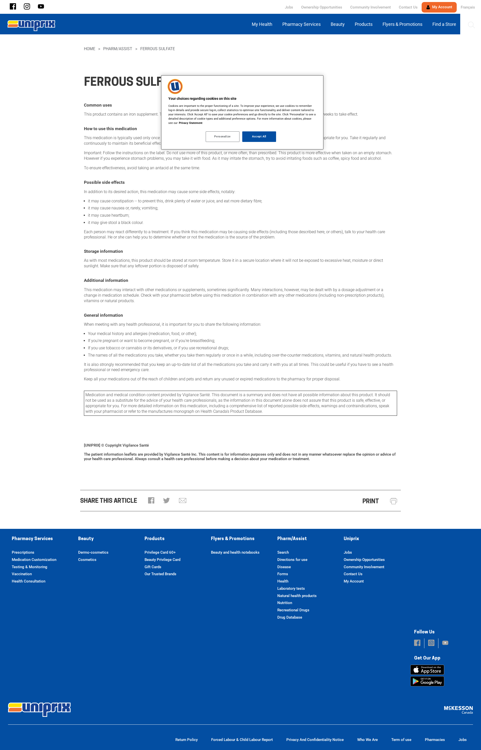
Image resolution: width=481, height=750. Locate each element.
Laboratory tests (291, 588)
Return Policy (186, 739)
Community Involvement (370, 7)
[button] (13, 7)
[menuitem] (263, 24)
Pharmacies (435, 739)
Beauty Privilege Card (162, 559)
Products (155, 539)
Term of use (401, 739)
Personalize (222, 136)
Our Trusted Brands (160, 574)
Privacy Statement (190, 123)
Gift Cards (153, 567)
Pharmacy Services (32, 539)
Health (282, 581)
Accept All (259, 136)
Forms (282, 574)
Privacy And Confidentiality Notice (315, 739)
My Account (441, 7)
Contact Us (408, 7)
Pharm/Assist (117, 48)
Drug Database (289, 617)
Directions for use (292, 559)
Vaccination (22, 574)
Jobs (289, 7)
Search (283, 552)
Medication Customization (34, 559)
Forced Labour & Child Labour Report (242, 739)
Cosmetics (87, 559)
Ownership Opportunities (321, 7)
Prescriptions (23, 552)
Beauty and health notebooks (235, 552)
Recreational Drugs (293, 610)
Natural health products (297, 596)
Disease (284, 567)
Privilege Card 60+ (160, 552)
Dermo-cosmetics (93, 552)
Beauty (86, 539)
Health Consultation (28, 581)
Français (468, 7)
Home (89, 48)
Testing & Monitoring (29, 567)
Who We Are (367, 739)
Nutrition (284, 603)
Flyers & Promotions (233, 539)
